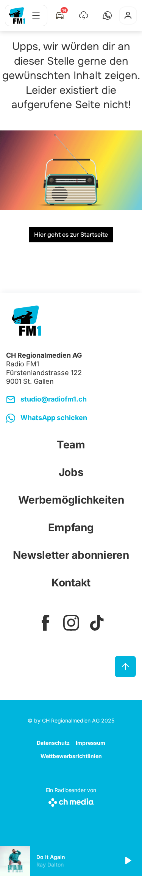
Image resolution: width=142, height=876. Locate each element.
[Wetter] (84, 15)
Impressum (90, 743)
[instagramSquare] (71, 622)
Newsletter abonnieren (71, 555)
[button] (107, 15)
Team (71, 444)
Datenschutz (53, 743)
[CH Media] (71, 801)
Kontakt (71, 582)
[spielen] (127, 860)
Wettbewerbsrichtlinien (71, 756)
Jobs (71, 472)
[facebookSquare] (45, 622)
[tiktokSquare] (97, 622)
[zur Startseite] (17, 15)
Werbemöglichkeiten (71, 499)
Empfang (71, 527)
